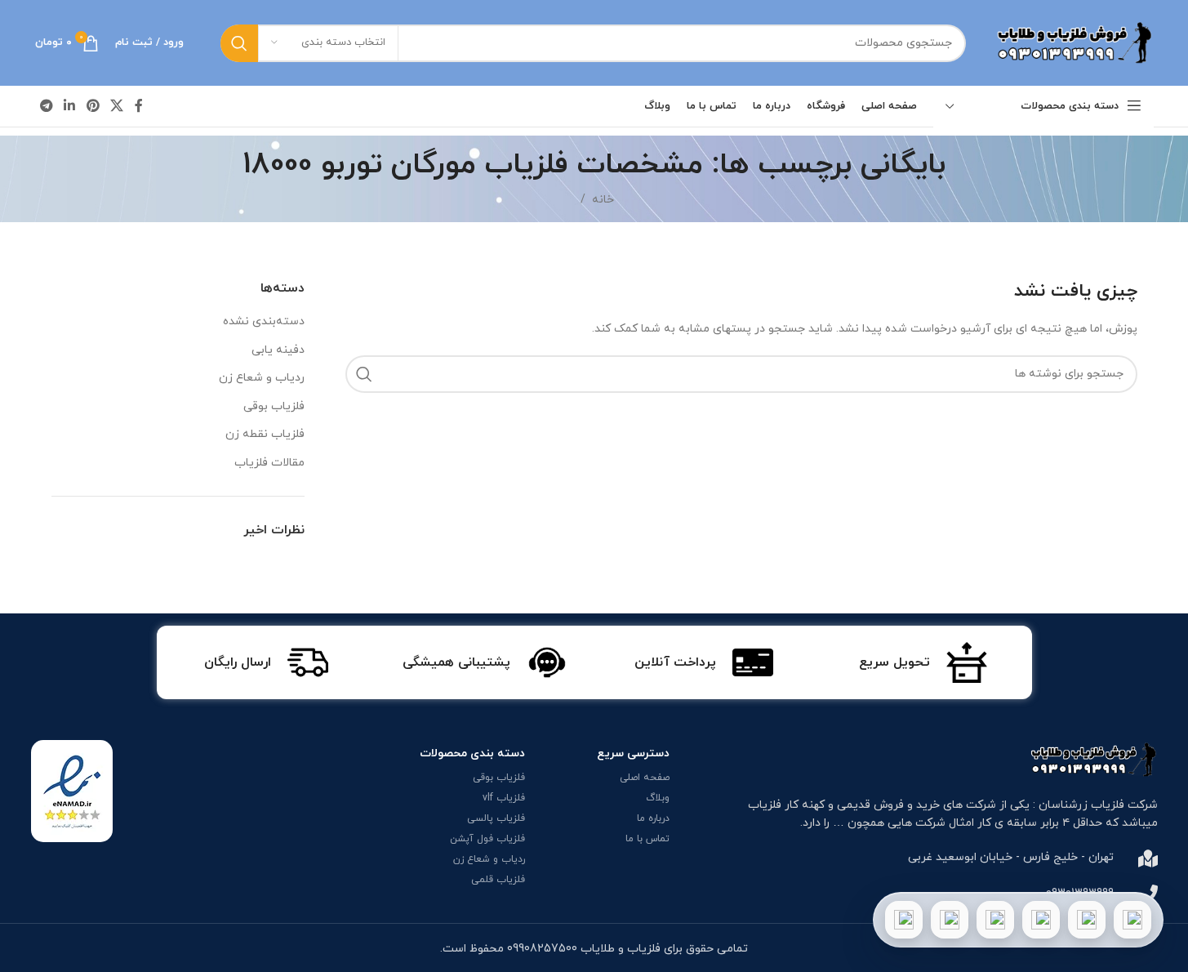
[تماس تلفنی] (1132, 920)
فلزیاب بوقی (274, 406)
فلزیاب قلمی (498, 879)
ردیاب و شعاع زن (262, 378)
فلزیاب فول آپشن (487, 838)
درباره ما (653, 818)
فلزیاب (764, 805)
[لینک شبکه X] (116, 106)
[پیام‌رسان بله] (995, 920)
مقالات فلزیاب (269, 462)
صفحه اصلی (645, 777)
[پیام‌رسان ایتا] (949, 920)
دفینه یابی (278, 350)
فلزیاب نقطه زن (265, 434)
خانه (603, 199)
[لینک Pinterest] (93, 106)
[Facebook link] (139, 106)
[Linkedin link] (70, 106)
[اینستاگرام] (1041, 920)
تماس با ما (647, 838)
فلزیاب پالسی (496, 818)
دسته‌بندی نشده (264, 321)
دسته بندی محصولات (472, 753)
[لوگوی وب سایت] (1072, 42)
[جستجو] (239, 43)
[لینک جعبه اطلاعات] (923, 662)
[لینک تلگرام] (47, 106)
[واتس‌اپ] (1087, 920)
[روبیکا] (904, 920)
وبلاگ (658, 798)
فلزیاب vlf (504, 798)
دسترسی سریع (633, 753)
